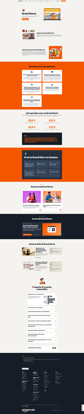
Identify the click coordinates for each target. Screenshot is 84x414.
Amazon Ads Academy (57, 373)
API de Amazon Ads (35, 395)
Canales (45, 390)
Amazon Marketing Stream (36, 386)
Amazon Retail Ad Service (35, 397)
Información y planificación (35, 372)
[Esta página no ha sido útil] (53, 348)
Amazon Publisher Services (36, 396)
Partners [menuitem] (56, 381)
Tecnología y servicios (36, 392)
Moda (44, 377)
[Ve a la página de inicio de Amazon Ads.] (28, 410)
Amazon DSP (34, 393)
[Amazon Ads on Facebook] (27, 406)
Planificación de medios (35, 375)
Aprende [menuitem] (56, 372)
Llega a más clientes (24, 374)
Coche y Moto (45, 373)
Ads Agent (34, 400)
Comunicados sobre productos (58, 374)
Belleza (45, 374)
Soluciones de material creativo (36, 378)
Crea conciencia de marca (24, 373)
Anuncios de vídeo (24, 387)
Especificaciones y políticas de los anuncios (58, 376)
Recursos (56, 375)
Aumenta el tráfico (24, 375)
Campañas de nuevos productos (35, 399)
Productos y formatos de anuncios (25, 381)
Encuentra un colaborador (58, 382)
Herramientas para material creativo (36, 382)
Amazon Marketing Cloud (35, 394)
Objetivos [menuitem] (23, 372)
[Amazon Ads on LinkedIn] (22, 406)
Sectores (45, 372)
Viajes (45, 388)
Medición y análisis (35, 384)
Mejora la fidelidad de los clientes (24, 378)
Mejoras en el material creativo (36, 379)
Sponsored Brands (38, 53)
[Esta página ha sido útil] (55, 348)
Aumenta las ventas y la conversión (24, 376)
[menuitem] (25, 386)
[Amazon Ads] (20, 1)
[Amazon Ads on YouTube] (26, 406)
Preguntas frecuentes (57, 378)
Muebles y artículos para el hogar (47, 382)
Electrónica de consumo (46, 375)
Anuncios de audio (24, 388)
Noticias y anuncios (57, 379)
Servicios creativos (35, 380)
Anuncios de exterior (24, 389)
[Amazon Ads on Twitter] (23, 406)
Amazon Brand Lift (35, 385)
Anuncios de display (24, 386)
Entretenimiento (46, 376)
